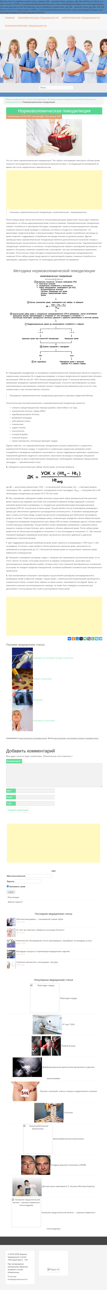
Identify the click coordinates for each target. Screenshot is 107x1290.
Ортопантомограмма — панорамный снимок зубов (39, 919)
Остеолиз (68, 1112)
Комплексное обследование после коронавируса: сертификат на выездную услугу (54, 941)
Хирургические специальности (81, 18)
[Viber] (89, 638)
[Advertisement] (54, 189)
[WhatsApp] (92, 638)
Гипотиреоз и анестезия (44, 721)
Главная (10, 18)
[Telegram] (100, 638)
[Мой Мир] (77, 638)
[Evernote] (85, 638)
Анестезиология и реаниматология (33, 738)
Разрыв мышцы (68, 1046)
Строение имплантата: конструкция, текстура (37, 962)
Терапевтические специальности (38, 18)
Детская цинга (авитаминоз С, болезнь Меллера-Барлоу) (68, 1186)
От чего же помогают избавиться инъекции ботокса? (40, 930)
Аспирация (38, 700)
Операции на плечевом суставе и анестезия (53, 658)
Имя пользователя (16, 876)
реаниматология (91, 738)
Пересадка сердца (68, 998)
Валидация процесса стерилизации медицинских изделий (43, 951)
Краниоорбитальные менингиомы (68, 1139)
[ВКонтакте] (69, 638)
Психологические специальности (26, 26)
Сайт (9, 803)
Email (10, 797)
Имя (9, 791)
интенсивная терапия (75, 738)
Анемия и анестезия (42, 679)
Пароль (10, 881)
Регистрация (13, 897)
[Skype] (96, 638)
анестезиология (59, 738)
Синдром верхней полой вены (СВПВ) (68, 1165)
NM (41, 116)
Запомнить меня (17, 886)
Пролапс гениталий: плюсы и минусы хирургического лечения (68, 1091)
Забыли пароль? (15, 902)
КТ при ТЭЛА (68, 1024)
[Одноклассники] (73, 638)
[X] (81, 638)
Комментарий (14, 761)
